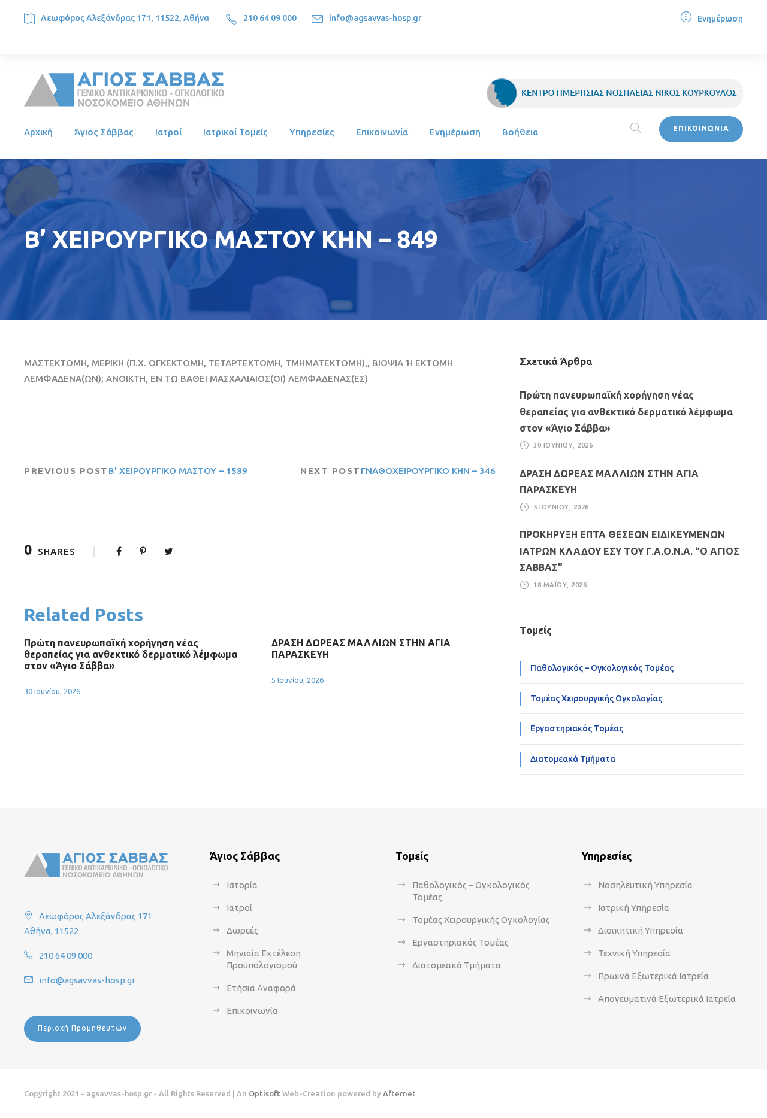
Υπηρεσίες (311, 132)
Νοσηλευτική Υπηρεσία (645, 885)
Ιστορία (242, 885)
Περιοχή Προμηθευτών (82, 1028)
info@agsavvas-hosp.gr (375, 18)
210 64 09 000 (270, 18)
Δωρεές (242, 930)
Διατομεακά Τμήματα (572, 759)
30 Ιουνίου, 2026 (52, 691)
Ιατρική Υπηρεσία (633, 908)
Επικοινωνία (382, 132)
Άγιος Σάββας (104, 132)
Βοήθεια (520, 132)
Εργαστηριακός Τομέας (576, 728)
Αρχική (38, 132)
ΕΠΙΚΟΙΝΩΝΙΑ (701, 128)
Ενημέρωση (720, 18)
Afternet (399, 1093)
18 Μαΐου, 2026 (560, 584)
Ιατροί (168, 132)
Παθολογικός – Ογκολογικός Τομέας (602, 668)
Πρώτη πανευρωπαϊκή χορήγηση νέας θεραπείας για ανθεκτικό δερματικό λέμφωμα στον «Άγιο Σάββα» (130, 654)
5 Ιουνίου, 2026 (297, 680)
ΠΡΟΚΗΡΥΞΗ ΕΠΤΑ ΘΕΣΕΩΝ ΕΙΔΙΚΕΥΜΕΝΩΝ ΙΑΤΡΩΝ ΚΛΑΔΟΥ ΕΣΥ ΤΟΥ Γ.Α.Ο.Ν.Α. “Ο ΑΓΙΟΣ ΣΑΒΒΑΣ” (629, 550)
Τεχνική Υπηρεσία (634, 953)
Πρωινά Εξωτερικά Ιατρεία (653, 976)
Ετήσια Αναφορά (261, 988)
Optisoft (264, 1093)
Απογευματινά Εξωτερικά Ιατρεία (667, 999)
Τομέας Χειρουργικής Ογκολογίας (596, 698)
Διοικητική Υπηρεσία (640, 930)
